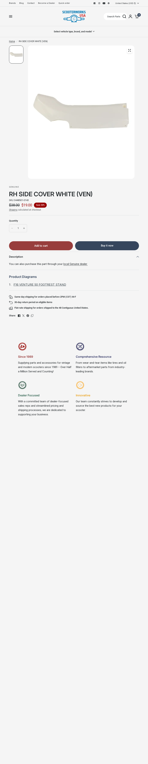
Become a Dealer (46, 3)
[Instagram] (99, 3)
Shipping (13, 210)
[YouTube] (104, 3)
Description (16, 256)
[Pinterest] (108, 3)
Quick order (64, 3)
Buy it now (107, 245)
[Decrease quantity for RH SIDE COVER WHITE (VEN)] (12, 228)
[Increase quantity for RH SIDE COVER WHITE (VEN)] (24, 228)
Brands (12, 3)
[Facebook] (94, 3)
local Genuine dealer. (75, 264)
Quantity (13, 220)
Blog (21, 3)
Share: (12, 315)
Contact (30, 3)
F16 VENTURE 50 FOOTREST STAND (40, 284)
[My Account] (130, 16)
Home (12, 41)
